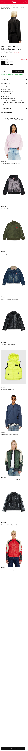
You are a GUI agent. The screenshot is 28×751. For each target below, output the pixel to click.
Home (2, 5)
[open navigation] (2, 2)
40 (11, 62)
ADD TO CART (13, 748)
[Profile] (21, 2)
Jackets (12, 5)
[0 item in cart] (26, 2)
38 (7, 62)
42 (3, 62)
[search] (4, 2)
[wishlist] (23, 2)
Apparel (7, 5)
